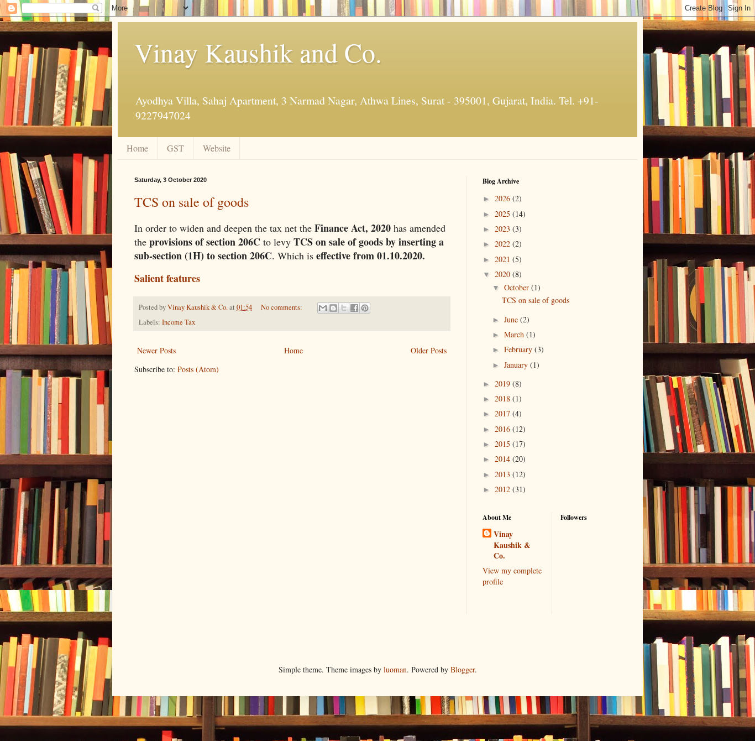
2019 (503, 383)
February (519, 349)
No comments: (282, 307)
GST (175, 148)
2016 (503, 429)
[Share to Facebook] (354, 308)
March (515, 334)
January (517, 364)
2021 (503, 259)
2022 (503, 243)
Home (137, 148)
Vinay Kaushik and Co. (258, 52)
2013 (503, 474)
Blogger (462, 669)
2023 (503, 228)
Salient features (167, 278)
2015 (503, 444)
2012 (503, 489)
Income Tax (178, 322)
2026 (503, 198)
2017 (503, 413)
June (512, 319)
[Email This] (322, 308)
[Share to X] (343, 308)
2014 (503, 458)
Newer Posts (156, 350)
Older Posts (429, 350)
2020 (503, 274)
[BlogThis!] (333, 308)
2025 (503, 213)
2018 (503, 398)
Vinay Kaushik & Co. (512, 545)
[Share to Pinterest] (364, 308)
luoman (395, 669)
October (517, 287)
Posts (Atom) (198, 369)
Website (216, 148)
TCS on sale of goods (191, 202)
